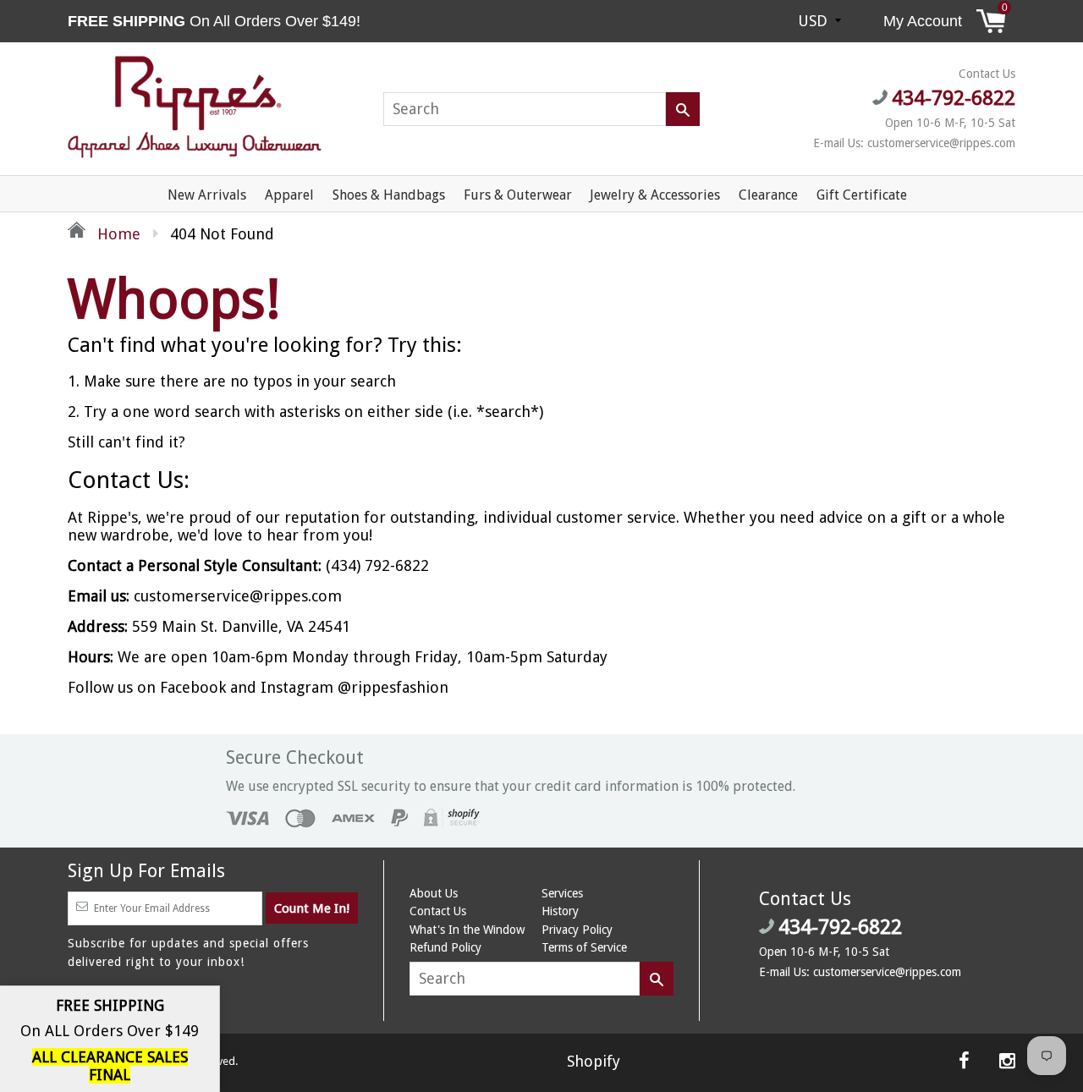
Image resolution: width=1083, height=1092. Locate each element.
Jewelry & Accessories (655, 195)
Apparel (289, 195)
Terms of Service (584, 947)
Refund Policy (445, 947)
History (560, 911)
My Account (922, 21)
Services (562, 893)
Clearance (768, 195)
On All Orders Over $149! (216, 21)
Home (116, 234)
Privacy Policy (577, 929)
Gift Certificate (861, 195)
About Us (434, 893)
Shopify (593, 1061)
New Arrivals (207, 195)
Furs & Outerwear (518, 195)
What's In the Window (467, 929)
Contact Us (438, 911)
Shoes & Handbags (389, 195)
